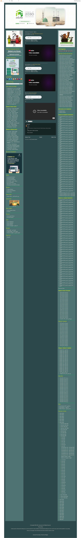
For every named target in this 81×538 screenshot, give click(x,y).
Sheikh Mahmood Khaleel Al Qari (65, 91)
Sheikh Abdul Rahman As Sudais (65, 70)
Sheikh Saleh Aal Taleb (63, 101)
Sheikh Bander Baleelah (63, 66)
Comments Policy (61, 288)
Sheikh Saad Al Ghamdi (63, 97)
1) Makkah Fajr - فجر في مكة (12, 89)
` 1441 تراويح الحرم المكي (63, 313)
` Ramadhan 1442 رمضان (63, 397)
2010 (61, 513)
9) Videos (8, 211)
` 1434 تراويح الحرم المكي (63, 304)
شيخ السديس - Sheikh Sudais (12, 113)
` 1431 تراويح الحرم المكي (63, 300)
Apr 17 (62, 468)
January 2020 (63, 497)
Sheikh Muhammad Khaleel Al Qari (65, 93)
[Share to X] (30, 121)
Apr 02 (62, 491)
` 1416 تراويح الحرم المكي (63, 292)
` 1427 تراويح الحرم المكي (63, 296)
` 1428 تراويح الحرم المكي (63, 297)
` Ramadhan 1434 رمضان (63, 387)
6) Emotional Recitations (11, 179)
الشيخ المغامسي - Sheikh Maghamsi (13, 146)
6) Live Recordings (10, 182)
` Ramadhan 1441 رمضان (63, 396)
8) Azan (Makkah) (10, 223)
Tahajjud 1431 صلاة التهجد (63, 355)
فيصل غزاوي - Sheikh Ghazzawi (12, 112)
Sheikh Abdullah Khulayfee (64, 75)
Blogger (46, 534)
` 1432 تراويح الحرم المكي (63, 301)
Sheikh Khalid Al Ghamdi (63, 87)
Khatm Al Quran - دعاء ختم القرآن (65, 408)
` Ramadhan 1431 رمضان (63, 383)
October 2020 (63, 426)
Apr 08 (62, 482)
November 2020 (63, 425)
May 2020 (62, 434)
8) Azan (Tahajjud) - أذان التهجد (12, 225)
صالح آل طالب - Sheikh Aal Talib (12, 115)
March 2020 (63, 494)
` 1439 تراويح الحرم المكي (63, 310)
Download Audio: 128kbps (29, 99)
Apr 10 (62, 479)
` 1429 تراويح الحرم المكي (63, 295)
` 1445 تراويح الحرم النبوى (63, 345)
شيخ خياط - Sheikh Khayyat (11, 124)
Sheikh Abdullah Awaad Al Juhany (65, 72)
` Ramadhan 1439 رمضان (63, 393)
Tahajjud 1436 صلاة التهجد (63, 361)
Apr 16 (62, 470)
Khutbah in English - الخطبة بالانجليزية (13, 232)
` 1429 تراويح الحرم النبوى (63, 323)
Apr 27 (62, 441)
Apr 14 (62, 473)
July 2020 (62, 431)
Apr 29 (62, 438)
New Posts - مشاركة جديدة (11, 183)
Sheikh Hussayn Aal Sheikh (64, 83)
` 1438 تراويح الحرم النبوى (63, 336)
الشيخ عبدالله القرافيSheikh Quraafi (13, 145)
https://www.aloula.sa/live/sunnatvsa (14, 55)
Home (40, 137)
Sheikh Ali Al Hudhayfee (63, 79)
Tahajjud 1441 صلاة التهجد (63, 368)
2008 (61, 516)
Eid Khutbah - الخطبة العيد (11, 230)
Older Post (53, 137)
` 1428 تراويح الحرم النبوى (63, 324)
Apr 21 (62, 462)
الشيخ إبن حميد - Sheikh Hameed (12, 139)
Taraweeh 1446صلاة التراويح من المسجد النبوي (67, 194)
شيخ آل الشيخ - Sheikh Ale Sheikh (12, 137)
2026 (61, 413)
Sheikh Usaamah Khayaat (64, 106)
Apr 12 (62, 476)
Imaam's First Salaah (10, 104)
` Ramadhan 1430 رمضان (63, 381)
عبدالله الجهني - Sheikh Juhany (12, 109)
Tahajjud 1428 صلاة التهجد (63, 351)
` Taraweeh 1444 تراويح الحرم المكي (65, 318)
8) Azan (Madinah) (10, 221)
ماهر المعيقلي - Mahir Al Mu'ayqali (13, 108)
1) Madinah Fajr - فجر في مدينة (12, 88)
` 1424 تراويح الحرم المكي (63, 293)
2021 (61, 420)
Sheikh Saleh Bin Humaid (63, 102)
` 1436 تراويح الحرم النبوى (63, 333)
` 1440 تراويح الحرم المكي (63, 312)
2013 (61, 508)
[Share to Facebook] (31, 121)
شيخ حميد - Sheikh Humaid (11, 120)
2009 (61, 514)
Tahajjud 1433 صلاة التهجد (63, 357)
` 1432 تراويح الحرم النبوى (63, 328)
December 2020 (63, 423)
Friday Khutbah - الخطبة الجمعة (12, 231)
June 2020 (62, 432)
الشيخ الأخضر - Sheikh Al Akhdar (12, 149)
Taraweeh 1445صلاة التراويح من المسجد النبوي (67, 192)
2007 (61, 517)
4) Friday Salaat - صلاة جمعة (12, 97)
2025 (61, 414)
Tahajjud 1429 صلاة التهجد (63, 352)
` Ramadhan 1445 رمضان (63, 401)
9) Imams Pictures (10, 217)
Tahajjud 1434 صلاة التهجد (63, 359)
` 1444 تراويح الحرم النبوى (63, 344)
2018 (61, 501)
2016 (61, 504)
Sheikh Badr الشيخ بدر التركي (12, 121)
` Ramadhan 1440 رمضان (63, 395)
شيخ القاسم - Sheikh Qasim (11, 132)
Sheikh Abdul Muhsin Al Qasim (64, 68)
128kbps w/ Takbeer (34, 70)
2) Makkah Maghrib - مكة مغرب (12, 92)
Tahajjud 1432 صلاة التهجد (63, 356)
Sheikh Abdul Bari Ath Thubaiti (64, 67)
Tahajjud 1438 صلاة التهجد (63, 364)
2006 (61, 519)
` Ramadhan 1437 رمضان (63, 391)
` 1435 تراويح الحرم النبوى (63, 332)
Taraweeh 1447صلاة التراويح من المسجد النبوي (67, 195)
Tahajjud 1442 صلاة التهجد (63, 369)
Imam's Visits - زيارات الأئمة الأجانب (13, 196)
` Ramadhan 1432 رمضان (63, 384)
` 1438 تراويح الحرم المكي (63, 309)
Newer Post (27, 137)
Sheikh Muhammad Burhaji (64, 58)
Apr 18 (62, 467)
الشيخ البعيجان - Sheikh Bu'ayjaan (12, 136)
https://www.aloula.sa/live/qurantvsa (14, 52)
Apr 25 (62, 444)
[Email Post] (26, 121)
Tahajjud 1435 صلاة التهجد (63, 360)
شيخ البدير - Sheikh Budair (11, 133)
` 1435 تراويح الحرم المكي (63, 305)
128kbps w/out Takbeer (34, 71)
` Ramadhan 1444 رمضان (63, 400)
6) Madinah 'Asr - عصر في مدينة (12, 101)
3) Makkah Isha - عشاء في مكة (12, 94)
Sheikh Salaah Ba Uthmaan (64, 59)
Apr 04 (62, 488)
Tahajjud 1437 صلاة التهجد (63, 363)
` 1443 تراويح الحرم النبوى (63, 342)
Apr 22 (62, 461)
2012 (61, 510)
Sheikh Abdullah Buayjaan (64, 63)
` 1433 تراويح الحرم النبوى (63, 329)
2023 (61, 417)
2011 (60, 511)
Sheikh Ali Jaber (62, 80)
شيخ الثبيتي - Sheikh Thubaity (12, 135)
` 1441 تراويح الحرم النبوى (63, 340)
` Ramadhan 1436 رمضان (63, 389)
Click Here (14, 206)
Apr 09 (62, 480)
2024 (61, 416)
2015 (61, 505)
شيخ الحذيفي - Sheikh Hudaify (12, 131)
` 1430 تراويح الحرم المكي (63, 299)
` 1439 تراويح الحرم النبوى (63, 337)
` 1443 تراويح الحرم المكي (63, 316)
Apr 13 (62, 474)
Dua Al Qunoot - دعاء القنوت (64, 407)
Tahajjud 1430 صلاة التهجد (63, 353)
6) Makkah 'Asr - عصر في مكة (12, 102)
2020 (61, 422)
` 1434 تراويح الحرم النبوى (63, 331)
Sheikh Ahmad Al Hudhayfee (64, 78)
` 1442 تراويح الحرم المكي (63, 314)
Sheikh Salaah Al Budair (63, 98)
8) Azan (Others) (10, 224)
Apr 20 (62, 464)
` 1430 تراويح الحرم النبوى (63, 325)
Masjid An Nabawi (62, 112)
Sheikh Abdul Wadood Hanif (64, 71)
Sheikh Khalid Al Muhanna (64, 88)
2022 (61, 419)
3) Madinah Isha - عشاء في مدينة (12, 93)
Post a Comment (30, 132)
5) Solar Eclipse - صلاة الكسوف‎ (12, 100)
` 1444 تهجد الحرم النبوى (63, 372)
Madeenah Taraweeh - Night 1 (66, 457)
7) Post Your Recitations (11, 190)
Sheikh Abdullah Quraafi (63, 55)
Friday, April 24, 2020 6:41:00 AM (32, 130)
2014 (61, 507)
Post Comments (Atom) (33, 139)
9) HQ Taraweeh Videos (11, 210)
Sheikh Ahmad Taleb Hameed (64, 64)
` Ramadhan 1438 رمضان (63, 392)
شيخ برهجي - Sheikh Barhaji (12, 144)
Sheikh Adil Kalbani (62, 76)
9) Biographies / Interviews (11, 126)
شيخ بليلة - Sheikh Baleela (11, 111)
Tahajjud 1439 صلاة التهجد (63, 365)
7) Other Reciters (10, 189)
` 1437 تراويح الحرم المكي (63, 308)
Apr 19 (62, 465)
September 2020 (64, 428)
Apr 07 (62, 483)
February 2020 (63, 496)
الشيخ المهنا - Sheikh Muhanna (12, 140)
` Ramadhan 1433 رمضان (63, 385)
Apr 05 (62, 486)
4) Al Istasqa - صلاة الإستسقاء (12, 96)
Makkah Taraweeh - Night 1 (66, 456)
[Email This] (28, 121)
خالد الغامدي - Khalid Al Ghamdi (12, 116)
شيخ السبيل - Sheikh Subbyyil (12, 125)
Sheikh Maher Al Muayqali (64, 62)
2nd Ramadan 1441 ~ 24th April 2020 (67, 447)
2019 (61, 499)
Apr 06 (62, 485)
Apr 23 (62, 459)
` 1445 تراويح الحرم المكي (63, 317)
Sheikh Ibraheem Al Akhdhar (64, 84)
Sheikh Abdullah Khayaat (63, 74)
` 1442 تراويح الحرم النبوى (63, 341)
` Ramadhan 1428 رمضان (63, 379)
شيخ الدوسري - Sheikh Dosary (12, 117)
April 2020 (62, 435)
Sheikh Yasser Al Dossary (63, 105)
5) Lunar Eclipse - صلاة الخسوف (12, 98)
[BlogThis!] (29, 121)
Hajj (7, 237)
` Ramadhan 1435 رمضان (63, 388)
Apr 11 (62, 477)
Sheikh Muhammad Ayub (63, 92)
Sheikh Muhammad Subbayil (64, 96)
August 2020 (63, 429)
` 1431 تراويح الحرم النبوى (63, 327)
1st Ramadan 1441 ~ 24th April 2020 (67, 450)
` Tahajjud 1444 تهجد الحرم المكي (65, 373)
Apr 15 (62, 471)
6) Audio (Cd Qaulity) (10, 178)
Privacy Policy (40, 526)
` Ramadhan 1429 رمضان (63, 380)
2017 (61, 502)
